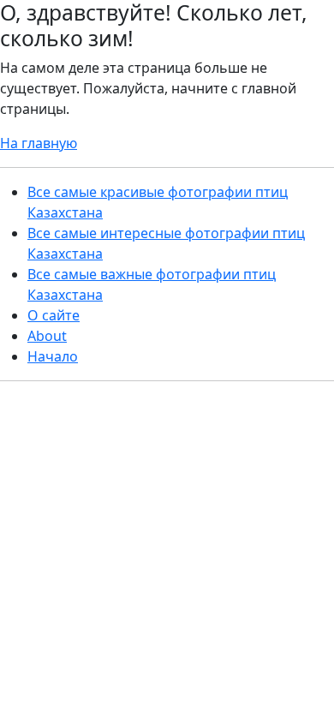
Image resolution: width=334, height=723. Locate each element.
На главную (38, 143)
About (47, 335)
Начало (52, 356)
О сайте (53, 315)
